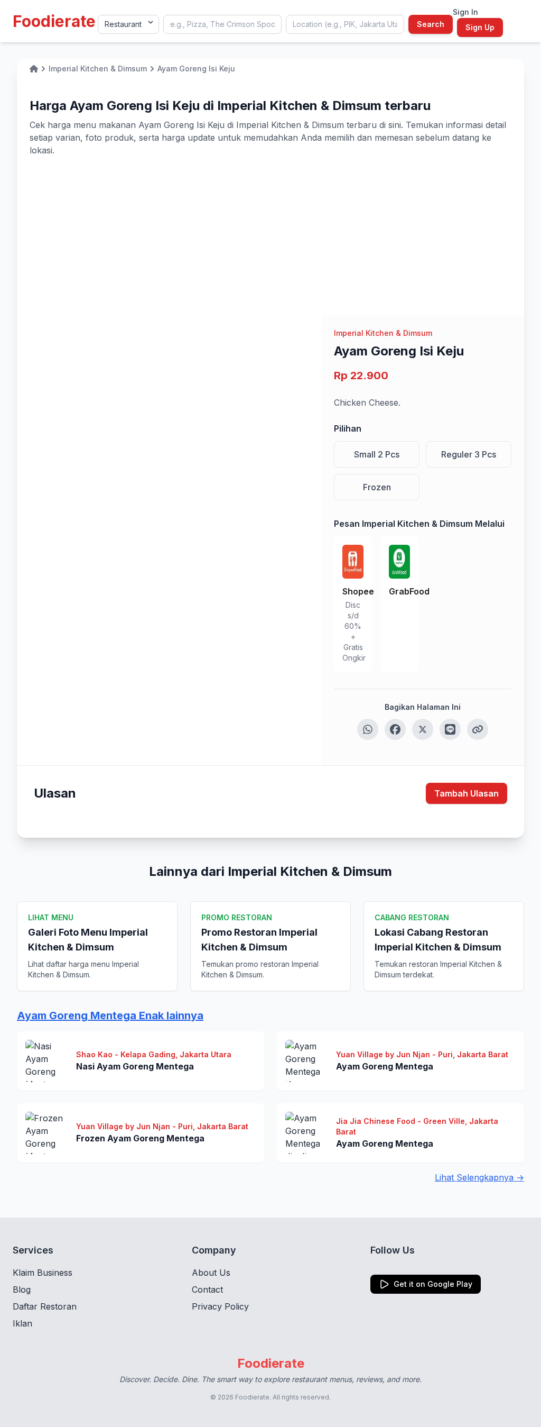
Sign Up (480, 27)
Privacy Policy (220, 1306)
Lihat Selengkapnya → (479, 1177)
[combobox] (222, 24)
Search (430, 24)
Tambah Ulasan (466, 793)
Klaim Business (42, 1272)
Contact (207, 1289)
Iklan (22, 1323)
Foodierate (54, 21)
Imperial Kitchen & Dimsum (383, 332)
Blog (22, 1289)
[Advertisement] (270, 236)
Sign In (465, 11)
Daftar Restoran (45, 1306)
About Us (211, 1272)
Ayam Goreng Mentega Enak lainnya (110, 1015)
